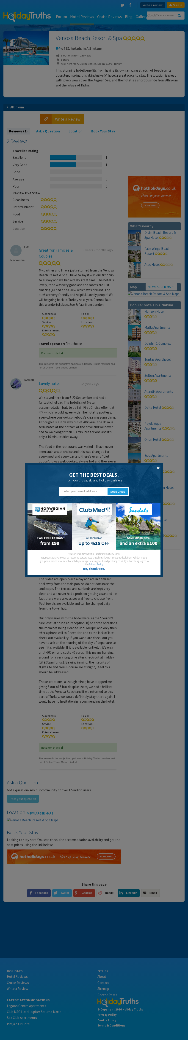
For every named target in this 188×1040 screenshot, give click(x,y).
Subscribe (117, 491)
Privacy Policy (96, 564)
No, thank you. (94, 569)
